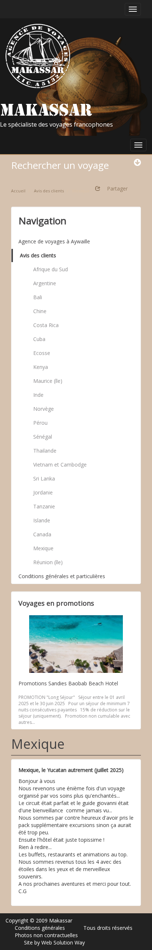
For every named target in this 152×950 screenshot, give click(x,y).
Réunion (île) (48, 562)
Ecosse (41, 352)
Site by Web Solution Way (54, 942)
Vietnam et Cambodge (60, 464)
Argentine (44, 283)
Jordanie (43, 492)
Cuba (39, 339)
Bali (37, 297)
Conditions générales (40, 927)
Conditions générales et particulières (61, 576)
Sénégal (42, 436)
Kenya (40, 366)
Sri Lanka (44, 478)
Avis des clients (38, 255)
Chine (39, 311)
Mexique (43, 548)
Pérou (40, 422)
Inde (38, 394)
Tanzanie (44, 506)
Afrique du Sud (50, 269)
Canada (42, 534)
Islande (41, 520)
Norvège (43, 408)
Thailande (44, 450)
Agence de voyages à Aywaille (54, 241)
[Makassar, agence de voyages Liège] (38, 56)
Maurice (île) (47, 380)
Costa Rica (46, 325)
